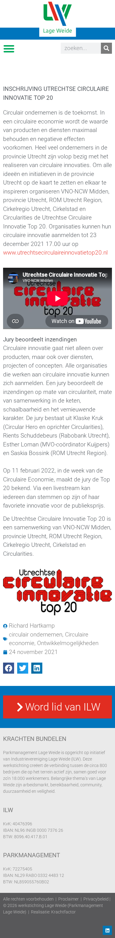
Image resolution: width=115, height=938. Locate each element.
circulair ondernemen (35, 634)
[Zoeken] (106, 48)
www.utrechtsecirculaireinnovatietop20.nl (55, 252)
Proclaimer (68, 899)
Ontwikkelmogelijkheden (67, 643)
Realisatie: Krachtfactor (53, 911)
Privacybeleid (96, 899)
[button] (8, 48)
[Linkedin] (107, 930)
